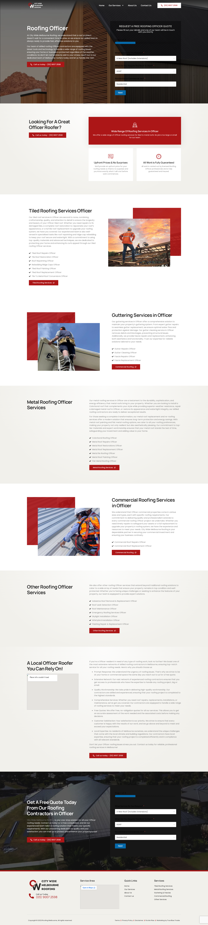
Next (120, 92)
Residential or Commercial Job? (130, 78)
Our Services (115, 5)
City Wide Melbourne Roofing (155, 529)
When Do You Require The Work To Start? (134, 66)
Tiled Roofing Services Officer (60, 210)
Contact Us (146, 5)
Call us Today (42, 894)
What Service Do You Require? (129, 53)
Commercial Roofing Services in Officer (143, 503)
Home (101, 5)
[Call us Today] (31, 895)
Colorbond (94, 406)
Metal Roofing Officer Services (49, 405)
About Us (132, 5)
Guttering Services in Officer (142, 315)
